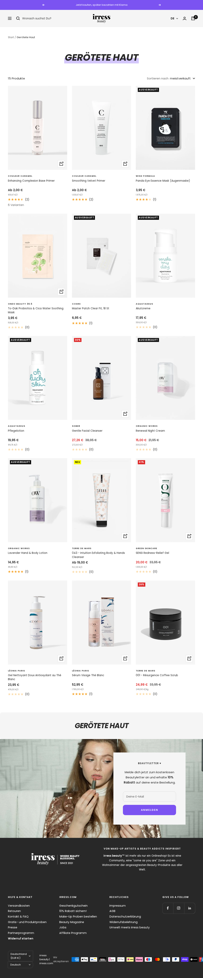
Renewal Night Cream (150, 431)
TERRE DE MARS (81, 548)
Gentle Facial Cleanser (87, 431)
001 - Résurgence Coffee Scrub (157, 675)
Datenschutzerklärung (125, 917)
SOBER (76, 426)
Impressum (117, 906)
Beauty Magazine (71, 922)
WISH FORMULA (145, 176)
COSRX (76, 303)
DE (172, 18)
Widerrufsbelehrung (123, 922)
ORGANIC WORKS (147, 426)
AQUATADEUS (144, 303)
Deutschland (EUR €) (19, 956)
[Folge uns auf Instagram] (178, 908)
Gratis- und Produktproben (27, 922)
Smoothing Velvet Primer (88, 181)
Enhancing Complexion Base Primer (31, 181)
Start (11, 37)
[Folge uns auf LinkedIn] (189, 908)
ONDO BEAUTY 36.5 (20, 303)
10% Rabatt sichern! (73, 911)
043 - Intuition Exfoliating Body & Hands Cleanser (98, 555)
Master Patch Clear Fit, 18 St (90, 308)
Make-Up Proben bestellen (78, 917)
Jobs (62, 927)
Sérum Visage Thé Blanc (88, 675)
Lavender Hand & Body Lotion (27, 553)
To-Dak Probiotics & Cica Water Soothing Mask (35, 310)
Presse (12, 927)
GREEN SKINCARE (146, 548)
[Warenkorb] (193, 18)
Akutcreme (143, 308)
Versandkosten (19, 906)
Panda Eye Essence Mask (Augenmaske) (163, 181)
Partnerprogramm (21, 933)
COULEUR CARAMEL (20, 176)
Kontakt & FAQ (18, 917)
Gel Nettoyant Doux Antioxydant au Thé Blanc (34, 677)
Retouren (14, 911)
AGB (112, 911)
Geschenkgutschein (73, 906)
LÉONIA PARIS (16, 670)
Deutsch (15, 965)
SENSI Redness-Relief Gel (152, 553)
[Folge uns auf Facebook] (167, 908)
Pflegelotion (16, 431)
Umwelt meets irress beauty (129, 927)
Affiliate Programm (73, 933)
